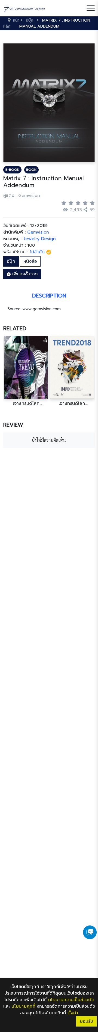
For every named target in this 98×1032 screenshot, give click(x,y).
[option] (26, 371)
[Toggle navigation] (90, 8)
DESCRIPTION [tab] (49, 295)
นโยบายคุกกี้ (23, 1006)
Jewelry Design (40, 238)
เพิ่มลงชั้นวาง (24, 274)
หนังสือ (30, 261)
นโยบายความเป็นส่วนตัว (71, 999)
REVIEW (13, 424)
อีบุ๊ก (11, 261)
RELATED (14, 328)
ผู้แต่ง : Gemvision (21, 195)
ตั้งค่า (73, 1013)
